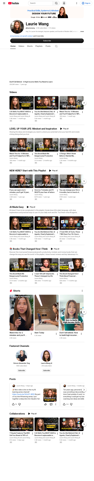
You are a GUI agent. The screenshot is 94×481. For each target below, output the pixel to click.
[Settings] (76, 3)
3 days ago (29, 386)
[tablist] (47, 46)
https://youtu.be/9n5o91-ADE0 (23, 394)
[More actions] (32, 112)
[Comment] (51, 404)
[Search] (56, 3)
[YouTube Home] (13, 3)
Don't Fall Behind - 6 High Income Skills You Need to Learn (31, 82)
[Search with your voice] (64, 3)
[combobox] (41, 3)
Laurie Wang (13, 158)
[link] (34, 395)
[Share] (45, 404)
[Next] (84, 103)
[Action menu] (55, 404)
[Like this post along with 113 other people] (64, 404)
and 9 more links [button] (38, 36)
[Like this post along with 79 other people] (13, 404)
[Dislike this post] (19, 404)
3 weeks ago (81, 386)
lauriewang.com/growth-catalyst (22, 36)
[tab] (13, 46)
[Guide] (4, 3)
